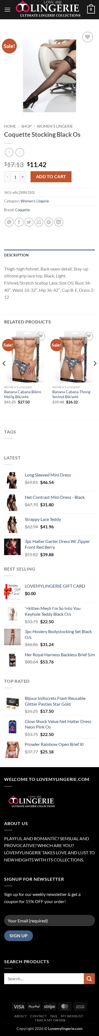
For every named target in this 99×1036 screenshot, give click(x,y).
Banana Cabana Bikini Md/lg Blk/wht (22, 394)
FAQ (53, 1016)
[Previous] (4, 374)
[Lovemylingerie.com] (49, 9)
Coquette (22, 210)
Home (10, 126)
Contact (38, 1016)
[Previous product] (19, 152)
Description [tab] (16, 255)
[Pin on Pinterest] (48, 222)
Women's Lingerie (55, 126)
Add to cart (51, 176)
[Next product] (9, 152)
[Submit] (89, 978)
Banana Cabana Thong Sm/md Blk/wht (71, 394)
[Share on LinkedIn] (58, 222)
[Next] (94, 374)
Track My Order (50, 1020)
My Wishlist (72, 1016)
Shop (26, 126)
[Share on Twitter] (29, 222)
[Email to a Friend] (38, 222)
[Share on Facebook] (19, 222)
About (20, 1016)
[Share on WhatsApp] (9, 222)
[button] (7, 9)
